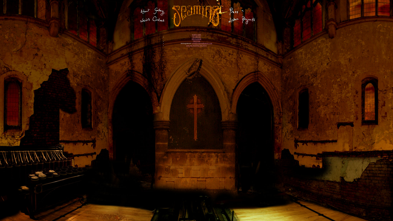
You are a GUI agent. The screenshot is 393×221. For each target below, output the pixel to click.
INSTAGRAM (196, 39)
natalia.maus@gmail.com (202, 43)
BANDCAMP (196, 35)
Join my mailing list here (196, 45)
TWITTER (196, 41)
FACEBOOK (196, 37)
